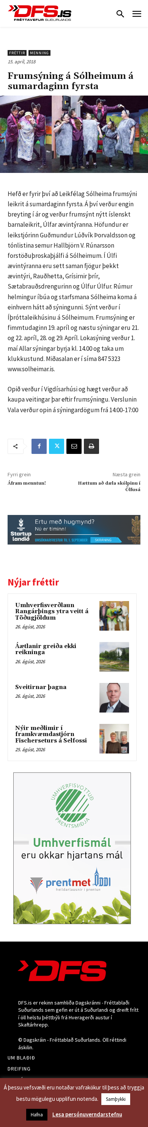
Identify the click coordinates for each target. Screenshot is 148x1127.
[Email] (74, 446)
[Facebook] (39, 446)
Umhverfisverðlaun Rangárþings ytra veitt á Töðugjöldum (51, 612)
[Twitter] (56, 446)
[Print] (91, 446)
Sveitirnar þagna (40, 687)
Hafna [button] (37, 1114)
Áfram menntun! (27, 483)
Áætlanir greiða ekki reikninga (45, 649)
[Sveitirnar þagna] (114, 698)
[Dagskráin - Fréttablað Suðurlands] (40, 13)
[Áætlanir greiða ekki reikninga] (114, 657)
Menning (39, 52)
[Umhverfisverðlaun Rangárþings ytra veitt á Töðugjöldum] (114, 616)
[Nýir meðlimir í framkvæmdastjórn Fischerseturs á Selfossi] (114, 738)
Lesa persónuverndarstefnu (87, 1114)
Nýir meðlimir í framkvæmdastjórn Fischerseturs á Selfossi (51, 734)
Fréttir (17, 52)
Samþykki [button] (116, 1099)
